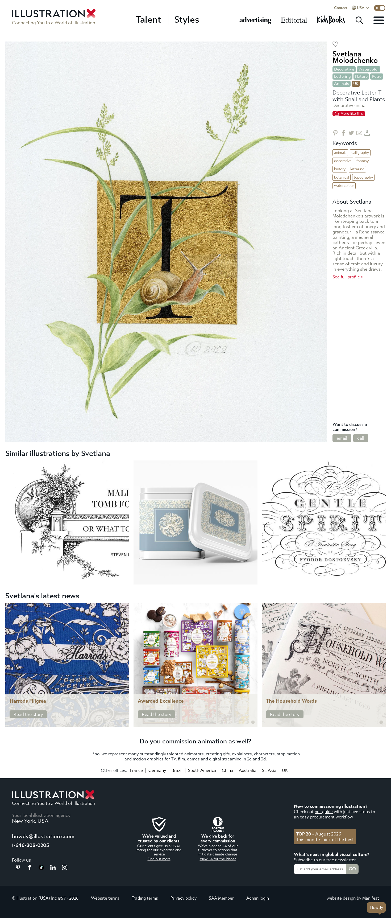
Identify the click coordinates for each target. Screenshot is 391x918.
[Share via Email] (359, 133)
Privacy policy (183, 898)
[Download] (367, 133)
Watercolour (344, 185)
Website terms (105, 898)
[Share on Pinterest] (335, 133)
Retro (377, 76)
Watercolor (368, 69)
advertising (255, 19)
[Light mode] (379, 8)
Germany (157, 770)
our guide (324, 811)
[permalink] (125, 722)
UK (285, 770)
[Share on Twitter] (351, 133)
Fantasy (362, 161)
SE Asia (269, 770)
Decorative (344, 69)
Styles (186, 19)
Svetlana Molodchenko (355, 57)
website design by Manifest (353, 898)
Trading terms (145, 898)
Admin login (257, 898)
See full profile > (347, 276)
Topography (363, 177)
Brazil (177, 770)
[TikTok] (41, 868)
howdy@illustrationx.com (43, 836)
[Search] (359, 20)
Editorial (294, 19)
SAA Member (221, 898)
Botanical (341, 177)
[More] (378, 20)
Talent (148, 19)
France (136, 770)
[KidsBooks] (330, 20)
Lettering (342, 76)
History (340, 169)
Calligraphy (360, 152)
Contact (340, 8)
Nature (361, 76)
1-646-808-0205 (30, 845)
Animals (341, 83)
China (227, 770)
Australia (247, 770)
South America (202, 770)
